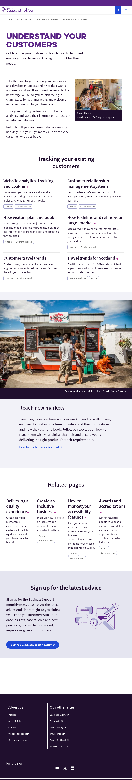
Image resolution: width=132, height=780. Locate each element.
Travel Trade (56, 733)
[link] (32, 645)
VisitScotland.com (59, 746)
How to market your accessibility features (79, 509)
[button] (118, 10)
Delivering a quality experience (17, 506)
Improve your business (47, 19)
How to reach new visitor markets (41, 447)
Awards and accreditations (112, 503)
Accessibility (14, 721)
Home (9, 19)
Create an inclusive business (46, 506)
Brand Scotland (58, 740)
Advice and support (25, 19)
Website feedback (17, 733)
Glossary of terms (17, 740)
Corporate (55, 721)
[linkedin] (72, 768)
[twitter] (65, 768)
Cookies (12, 727)
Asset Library (56, 727)
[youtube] (57, 768)
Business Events (58, 714)
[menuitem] (24, 715)
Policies (12, 714)
